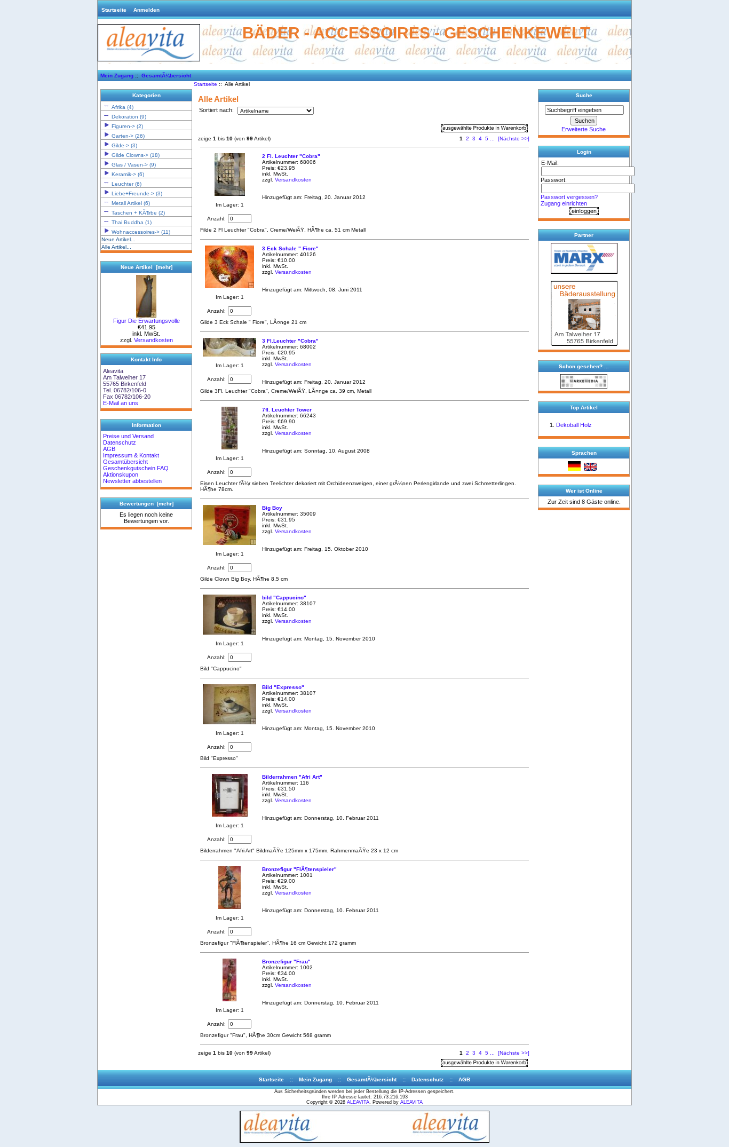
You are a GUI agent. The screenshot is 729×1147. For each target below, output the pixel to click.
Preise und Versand (128, 436)
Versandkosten (153, 340)
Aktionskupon (120, 474)
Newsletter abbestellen (132, 481)
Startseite (113, 10)
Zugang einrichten (564, 203)
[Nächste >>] (513, 138)
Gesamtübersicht (125, 461)
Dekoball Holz (574, 425)
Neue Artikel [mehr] (146, 267)
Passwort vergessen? (569, 197)
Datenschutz (119, 442)
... (492, 138)
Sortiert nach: (217, 110)
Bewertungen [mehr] (146, 504)
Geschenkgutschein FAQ (136, 468)
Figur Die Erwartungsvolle (146, 321)
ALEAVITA (358, 1102)
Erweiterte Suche (583, 129)
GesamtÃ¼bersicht (166, 75)
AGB (109, 449)
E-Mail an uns (120, 403)
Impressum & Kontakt (131, 455)
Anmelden (146, 10)
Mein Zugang (116, 75)
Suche (584, 95)
